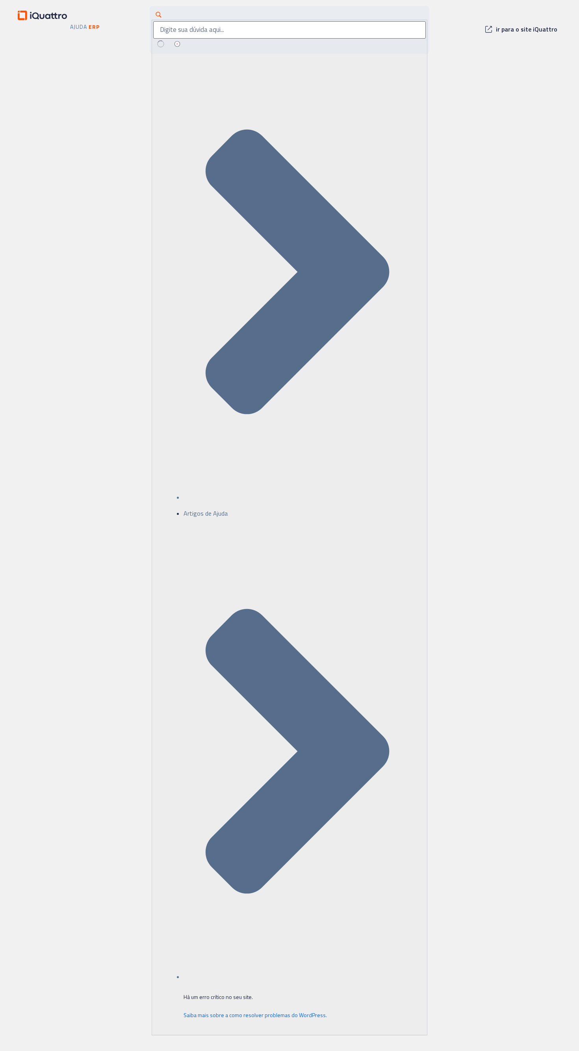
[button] (521, 30)
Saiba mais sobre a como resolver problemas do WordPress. (255, 1015)
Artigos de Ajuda (206, 513)
